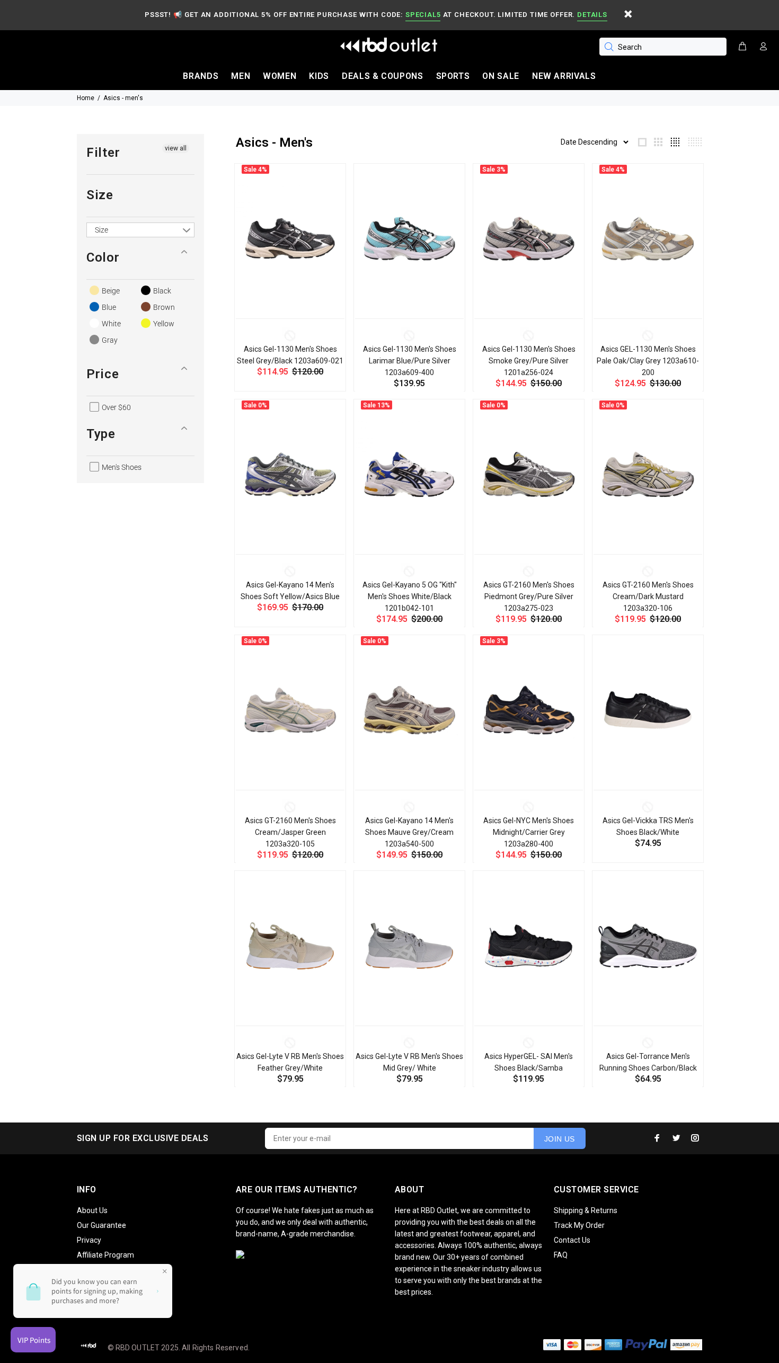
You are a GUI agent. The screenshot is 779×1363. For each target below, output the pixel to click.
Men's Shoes (120, 467)
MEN (240, 76)
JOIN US (559, 1139)
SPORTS (453, 76)
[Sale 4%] (290, 238)
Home (85, 98)
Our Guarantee (101, 1225)
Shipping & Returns (585, 1210)
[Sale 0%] (290, 474)
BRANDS (200, 76)
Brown (163, 307)
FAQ (561, 1255)
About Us (92, 1210)
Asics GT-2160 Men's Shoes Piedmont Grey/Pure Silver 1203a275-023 (528, 596)
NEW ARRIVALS (564, 76)
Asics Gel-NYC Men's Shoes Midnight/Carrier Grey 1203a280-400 (528, 832)
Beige (110, 291)
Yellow (163, 323)
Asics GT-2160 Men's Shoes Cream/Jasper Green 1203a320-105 (290, 832)
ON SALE (500, 76)
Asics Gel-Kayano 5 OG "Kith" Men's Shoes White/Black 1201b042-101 (409, 596)
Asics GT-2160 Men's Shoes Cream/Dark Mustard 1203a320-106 (648, 596)
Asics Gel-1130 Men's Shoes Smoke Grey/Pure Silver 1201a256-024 (529, 361)
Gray (109, 340)
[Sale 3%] (528, 238)
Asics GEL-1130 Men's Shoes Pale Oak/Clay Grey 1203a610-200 (648, 361)
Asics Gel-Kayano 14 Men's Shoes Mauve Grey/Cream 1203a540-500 (409, 832)
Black (161, 291)
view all (176, 148)
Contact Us (572, 1240)
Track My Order (579, 1225)
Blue (108, 307)
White (110, 323)
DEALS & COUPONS (382, 76)
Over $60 (115, 407)
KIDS (319, 76)
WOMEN (279, 76)
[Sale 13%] (409, 474)
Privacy (89, 1240)
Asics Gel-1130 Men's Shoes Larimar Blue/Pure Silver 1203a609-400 (409, 361)
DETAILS (592, 15)
